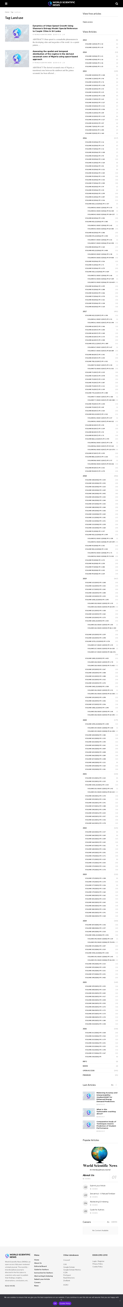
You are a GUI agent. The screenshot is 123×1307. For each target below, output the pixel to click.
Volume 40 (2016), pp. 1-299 (95, 193)
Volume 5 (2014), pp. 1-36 (94, 63)
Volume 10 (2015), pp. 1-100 (95, 75)
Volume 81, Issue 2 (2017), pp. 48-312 (101, 421)
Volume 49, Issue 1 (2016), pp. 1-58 (100, 254)
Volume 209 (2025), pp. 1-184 (95, 1020)
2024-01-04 (57, 62)
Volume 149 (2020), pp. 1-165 (95, 766)
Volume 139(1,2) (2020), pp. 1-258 (97, 724)
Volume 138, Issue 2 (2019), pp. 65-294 (101, 715)
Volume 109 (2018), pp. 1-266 (95, 510)
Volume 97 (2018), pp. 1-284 (95, 567)
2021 (85, 774)
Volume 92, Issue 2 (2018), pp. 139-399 (101, 542)
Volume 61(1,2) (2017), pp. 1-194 (96, 315)
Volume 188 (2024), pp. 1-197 (95, 928)
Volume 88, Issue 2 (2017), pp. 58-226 (101, 464)
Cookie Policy (97, 1267)
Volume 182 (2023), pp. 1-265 (95, 902)
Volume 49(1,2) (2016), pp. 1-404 (96, 250)
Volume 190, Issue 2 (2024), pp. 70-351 (101, 942)
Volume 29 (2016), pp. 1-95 (94, 156)
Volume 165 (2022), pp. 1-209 (95, 839)
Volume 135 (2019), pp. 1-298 (95, 697)
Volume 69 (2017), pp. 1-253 (95, 358)
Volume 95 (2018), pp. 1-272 (95, 560)
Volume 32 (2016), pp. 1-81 (94, 166)
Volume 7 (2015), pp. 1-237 (94, 126)
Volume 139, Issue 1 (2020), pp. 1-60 (100, 728)
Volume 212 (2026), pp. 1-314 (95, 1036)
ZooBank (66, 1280)
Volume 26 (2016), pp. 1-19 (94, 145)
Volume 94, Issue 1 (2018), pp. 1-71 (100, 553)
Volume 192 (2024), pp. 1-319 (95, 949)
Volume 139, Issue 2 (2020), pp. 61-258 (101, 731)
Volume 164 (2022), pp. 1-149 (95, 835)
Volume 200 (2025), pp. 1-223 (95, 990)
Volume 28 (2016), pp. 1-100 (95, 152)
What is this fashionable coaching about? (106, 1111)
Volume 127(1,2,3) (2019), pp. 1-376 (97, 641)
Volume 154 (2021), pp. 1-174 (95, 796)
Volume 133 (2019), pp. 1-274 (95, 683)
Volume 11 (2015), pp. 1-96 (94, 78)
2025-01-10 (101, 1104)
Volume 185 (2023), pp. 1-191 (95, 912)
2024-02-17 (101, 1116)
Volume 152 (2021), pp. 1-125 (95, 781)
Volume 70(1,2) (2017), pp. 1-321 (96, 361)
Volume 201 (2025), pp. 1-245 (95, 993)
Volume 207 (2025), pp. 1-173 (95, 1013)
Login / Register (98, 1261)
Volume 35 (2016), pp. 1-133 (95, 176)
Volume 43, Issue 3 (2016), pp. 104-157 (101, 214)
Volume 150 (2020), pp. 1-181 (95, 769)
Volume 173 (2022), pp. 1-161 (95, 866)
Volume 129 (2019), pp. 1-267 (95, 669)
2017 (85, 311)
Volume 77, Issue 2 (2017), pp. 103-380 (101, 400)
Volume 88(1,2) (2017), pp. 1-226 (96, 457)
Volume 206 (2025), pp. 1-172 (95, 1010)
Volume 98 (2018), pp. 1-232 (95, 570)
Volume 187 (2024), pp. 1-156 (95, 925)
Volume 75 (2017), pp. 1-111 (95, 386)
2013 (85, 40)
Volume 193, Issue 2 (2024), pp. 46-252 (101, 960)
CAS (65, 1264)
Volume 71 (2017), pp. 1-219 (95, 372)
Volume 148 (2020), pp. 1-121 (95, 762)
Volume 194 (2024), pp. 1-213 (95, 964)
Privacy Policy (97, 1264)
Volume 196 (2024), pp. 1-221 (95, 970)
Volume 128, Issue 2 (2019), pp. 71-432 (101, 665)
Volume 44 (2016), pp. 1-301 (95, 218)
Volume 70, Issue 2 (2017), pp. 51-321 (101, 368)
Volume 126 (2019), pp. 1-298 (95, 638)
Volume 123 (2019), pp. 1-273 (95, 617)
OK (55, 1303)
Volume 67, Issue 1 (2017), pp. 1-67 (100, 347)
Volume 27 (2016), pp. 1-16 (94, 149)
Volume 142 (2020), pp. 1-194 (95, 742)
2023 (85, 874)
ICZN (65, 1272)
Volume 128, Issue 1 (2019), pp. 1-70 (100, 662)
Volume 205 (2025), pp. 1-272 (95, 1007)
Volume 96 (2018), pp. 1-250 (95, 563)
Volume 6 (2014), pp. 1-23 (94, 66)
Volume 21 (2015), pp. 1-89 (94, 113)
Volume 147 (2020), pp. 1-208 (95, 759)
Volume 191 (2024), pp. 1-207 (95, 946)
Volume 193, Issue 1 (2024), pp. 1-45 (100, 956)
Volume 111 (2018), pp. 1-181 (95, 517)
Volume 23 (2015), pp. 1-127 (95, 120)
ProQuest (67, 1275)
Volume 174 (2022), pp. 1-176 (95, 869)
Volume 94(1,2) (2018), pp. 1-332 (96, 549)
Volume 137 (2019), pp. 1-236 (95, 704)
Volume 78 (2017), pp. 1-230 (95, 404)
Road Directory (69, 1278)
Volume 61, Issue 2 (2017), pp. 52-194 (101, 322)
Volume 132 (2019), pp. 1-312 (95, 679)
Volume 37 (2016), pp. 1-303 (95, 183)
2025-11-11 (57, 34)
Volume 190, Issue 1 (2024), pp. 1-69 (100, 939)
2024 (85, 921)
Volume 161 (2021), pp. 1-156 (95, 820)
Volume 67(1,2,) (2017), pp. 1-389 (96, 343)
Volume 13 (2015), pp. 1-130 (95, 85)
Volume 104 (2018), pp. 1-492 (95, 493)
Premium (87, 1075)
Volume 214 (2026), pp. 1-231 (95, 1043)
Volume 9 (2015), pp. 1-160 (94, 133)
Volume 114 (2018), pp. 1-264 (95, 528)
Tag (12, 12)
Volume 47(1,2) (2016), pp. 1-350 (96, 236)
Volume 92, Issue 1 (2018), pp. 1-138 (100, 538)
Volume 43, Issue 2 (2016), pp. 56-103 (101, 211)
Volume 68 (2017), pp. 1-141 (95, 354)
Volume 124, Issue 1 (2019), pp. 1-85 (100, 625)
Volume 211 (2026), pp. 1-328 (95, 1033)
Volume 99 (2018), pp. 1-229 (95, 574)
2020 (85, 720)
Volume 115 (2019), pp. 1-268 (95, 582)
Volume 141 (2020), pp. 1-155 (95, 738)
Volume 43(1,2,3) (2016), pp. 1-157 (97, 204)
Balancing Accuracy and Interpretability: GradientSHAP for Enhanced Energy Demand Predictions (107, 1097)
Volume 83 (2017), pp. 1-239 (95, 428)
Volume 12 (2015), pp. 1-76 (94, 82)
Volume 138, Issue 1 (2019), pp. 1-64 (100, 711)
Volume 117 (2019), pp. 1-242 (95, 589)
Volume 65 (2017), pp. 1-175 (95, 337)
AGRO (65, 1285)
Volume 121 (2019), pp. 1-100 (95, 610)
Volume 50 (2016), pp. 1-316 (95, 261)
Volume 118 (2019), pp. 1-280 (95, 593)
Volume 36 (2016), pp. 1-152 (95, 180)
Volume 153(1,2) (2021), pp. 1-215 (97, 785)
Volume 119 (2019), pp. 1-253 (95, 596)
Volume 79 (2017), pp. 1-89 (94, 407)
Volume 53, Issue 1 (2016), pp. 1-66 (100, 275)
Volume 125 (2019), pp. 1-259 (95, 634)
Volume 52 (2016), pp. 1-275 (95, 268)
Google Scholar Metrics (72, 1270)
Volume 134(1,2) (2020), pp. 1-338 (97, 686)
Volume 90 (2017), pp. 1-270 (95, 471)
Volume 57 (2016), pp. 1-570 (95, 296)
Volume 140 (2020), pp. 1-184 (95, 735)
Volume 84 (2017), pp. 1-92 (94, 432)
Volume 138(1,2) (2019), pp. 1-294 (97, 708)
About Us (88, 1175)
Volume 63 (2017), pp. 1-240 (95, 330)
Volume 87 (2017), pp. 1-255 (95, 453)
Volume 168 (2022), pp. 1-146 (95, 849)
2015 (85, 71)
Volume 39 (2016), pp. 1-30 (94, 190)
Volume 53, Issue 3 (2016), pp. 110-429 (101, 282)
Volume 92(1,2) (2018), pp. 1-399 (96, 534)
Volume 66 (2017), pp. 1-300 (95, 340)
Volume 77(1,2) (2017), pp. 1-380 (96, 393)
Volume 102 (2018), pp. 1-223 (95, 487)
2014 (85, 52)
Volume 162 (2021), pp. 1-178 (95, 823)
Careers (114, 1222)
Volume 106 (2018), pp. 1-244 (95, 500)
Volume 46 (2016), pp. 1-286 (95, 232)
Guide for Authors (97, 1210)
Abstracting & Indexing (99, 1202)
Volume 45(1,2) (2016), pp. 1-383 (96, 221)
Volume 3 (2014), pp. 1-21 (94, 56)
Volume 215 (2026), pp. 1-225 (95, 1046)
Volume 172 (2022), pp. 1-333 (95, 863)
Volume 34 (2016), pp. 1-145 (95, 173)
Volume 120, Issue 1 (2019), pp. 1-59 (100, 603)
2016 (85, 138)
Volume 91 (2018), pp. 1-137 (95, 531)
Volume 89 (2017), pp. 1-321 (95, 468)
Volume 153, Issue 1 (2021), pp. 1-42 (100, 788)
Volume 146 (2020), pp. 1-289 (95, 755)
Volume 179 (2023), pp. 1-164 (95, 892)
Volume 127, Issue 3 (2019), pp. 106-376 (101, 652)
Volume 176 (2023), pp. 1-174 (95, 882)
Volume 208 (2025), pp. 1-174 (95, 1017)
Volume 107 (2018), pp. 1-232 (95, 504)
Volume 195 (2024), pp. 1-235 (95, 967)
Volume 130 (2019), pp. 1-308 (95, 673)
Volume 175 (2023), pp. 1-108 (95, 878)
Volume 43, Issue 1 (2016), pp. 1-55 (100, 207)
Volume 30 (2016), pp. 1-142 (95, 159)
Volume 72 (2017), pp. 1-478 (95, 376)
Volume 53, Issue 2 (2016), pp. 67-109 (101, 279)
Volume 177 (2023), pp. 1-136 (95, 885)
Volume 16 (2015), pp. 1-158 (95, 96)
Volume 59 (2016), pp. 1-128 (95, 303)
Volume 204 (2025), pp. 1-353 (95, 1003)
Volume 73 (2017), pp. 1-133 (95, 379)
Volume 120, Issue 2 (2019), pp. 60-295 (101, 607)
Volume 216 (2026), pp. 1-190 (95, 1050)
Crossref (66, 1260)
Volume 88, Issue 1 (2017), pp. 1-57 (100, 460)
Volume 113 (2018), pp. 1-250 (95, 524)
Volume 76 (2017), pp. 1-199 (95, 389)
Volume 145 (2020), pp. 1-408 (95, 752)
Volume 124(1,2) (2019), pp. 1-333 (97, 621)
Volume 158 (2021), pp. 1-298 (95, 809)
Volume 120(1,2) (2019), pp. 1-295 (97, 599)
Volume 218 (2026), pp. (93, 1056)
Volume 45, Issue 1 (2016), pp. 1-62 (100, 225)
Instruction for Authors (43, 1273)
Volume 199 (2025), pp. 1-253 (95, 986)
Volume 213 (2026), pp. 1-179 (95, 1039)
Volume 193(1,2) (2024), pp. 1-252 (97, 953)
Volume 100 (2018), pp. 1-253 (95, 480)
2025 (85, 982)
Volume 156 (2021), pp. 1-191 (95, 803)
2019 (85, 578)
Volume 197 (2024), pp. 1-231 (95, 974)
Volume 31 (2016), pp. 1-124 (95, 163)
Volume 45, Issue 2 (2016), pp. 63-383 (101, 229)
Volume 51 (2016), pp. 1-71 (94, 265)
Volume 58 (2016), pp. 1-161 (95, 300)
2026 (85, 1029)
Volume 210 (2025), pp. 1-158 (95, 1024)
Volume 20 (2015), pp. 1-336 (95, 109)
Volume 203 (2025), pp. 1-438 (95, 1000)
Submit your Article (97, 1186)
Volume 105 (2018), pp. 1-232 (95, 497)
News (85, 1066)
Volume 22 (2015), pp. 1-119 (95, 116)
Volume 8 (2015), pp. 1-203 (94, 130)
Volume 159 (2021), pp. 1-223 (95, 813)
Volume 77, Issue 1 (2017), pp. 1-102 (100, 397)
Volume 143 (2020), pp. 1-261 (95, 745)
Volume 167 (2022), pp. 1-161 (95, 845)
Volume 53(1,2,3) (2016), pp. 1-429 (97, 272)
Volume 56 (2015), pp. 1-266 (95, 293)
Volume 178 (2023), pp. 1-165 (95, 888)
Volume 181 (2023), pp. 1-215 (95, 899)
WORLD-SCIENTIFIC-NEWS (43, 34)
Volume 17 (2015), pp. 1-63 (94, 99)
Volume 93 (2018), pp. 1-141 (95, 545)
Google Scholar (69, 1267)
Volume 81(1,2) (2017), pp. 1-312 (96, 414)
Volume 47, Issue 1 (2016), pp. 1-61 (100, 240)
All (112, 1085)
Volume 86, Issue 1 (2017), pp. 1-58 (100, 442)
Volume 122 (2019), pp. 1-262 (95, 614)
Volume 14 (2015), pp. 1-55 (94, 89)
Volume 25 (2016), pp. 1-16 (94, 142)
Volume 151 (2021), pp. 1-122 (95, 778)
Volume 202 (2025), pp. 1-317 (95, 996)
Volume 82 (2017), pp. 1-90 (94, 425)
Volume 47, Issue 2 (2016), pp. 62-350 (101, 243)
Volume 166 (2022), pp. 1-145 (95, 842)
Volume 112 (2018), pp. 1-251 (95, 521)
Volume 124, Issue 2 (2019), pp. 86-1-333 (102, 628)
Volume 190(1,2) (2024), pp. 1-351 (97, 935)
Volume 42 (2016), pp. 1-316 (95, 200)
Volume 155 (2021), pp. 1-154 (95, 799)
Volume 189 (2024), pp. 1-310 (95, 931)
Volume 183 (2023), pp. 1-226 (95, 906)
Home (7, 12)
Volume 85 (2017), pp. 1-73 (94, 435)
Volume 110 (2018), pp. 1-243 (95, 514)
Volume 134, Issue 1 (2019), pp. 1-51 (100, 690)
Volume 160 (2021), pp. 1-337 (95, 816)
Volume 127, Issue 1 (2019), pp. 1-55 (100, 645)
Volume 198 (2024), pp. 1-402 (95, 977)
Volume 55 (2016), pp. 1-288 (95, 289)
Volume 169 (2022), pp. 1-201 (95, 852)
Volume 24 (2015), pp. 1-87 (94, 123)
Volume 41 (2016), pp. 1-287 (95, 197)
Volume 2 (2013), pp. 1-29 (94, 47)
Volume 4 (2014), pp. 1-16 (94, 59)
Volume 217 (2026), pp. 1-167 (95, 1053)
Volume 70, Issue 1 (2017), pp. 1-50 (100, 365)
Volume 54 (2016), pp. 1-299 (95, 286)
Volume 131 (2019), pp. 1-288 (95, 676)
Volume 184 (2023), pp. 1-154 (95, 909)
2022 (85, 828)
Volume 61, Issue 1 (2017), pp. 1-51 (100, 319)
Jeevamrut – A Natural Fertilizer (102, 1194)
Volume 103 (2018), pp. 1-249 (95, 490)
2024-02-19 (101, 1131)
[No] (120, 1300)
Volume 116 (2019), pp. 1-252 (95, 586)
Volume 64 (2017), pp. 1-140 (95, 333)
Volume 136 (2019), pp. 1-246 (95, 701)
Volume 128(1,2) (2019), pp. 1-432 (97, 658)
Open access (88, 22)
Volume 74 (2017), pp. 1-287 (95, 382)
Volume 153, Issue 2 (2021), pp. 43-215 (101, 792)
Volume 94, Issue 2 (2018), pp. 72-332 (101, 556)
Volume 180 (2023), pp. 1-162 (95, 895)
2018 (85, 476)
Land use (17, 12)
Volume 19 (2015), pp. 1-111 (95, 106)
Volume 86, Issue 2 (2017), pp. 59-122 (101, 446)
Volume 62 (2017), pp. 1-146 (95, 326)
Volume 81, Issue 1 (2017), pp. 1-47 (100, 418)
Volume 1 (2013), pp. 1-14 (94, 44)
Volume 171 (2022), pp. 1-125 (95, 859)
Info (85, 1061)
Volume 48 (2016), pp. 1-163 (95, 247)
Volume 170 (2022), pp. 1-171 (95, 856)
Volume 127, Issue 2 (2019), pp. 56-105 (101, 648)
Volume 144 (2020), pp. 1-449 (95, 749)
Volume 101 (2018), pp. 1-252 (95, 483)
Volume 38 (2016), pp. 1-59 (94, 186)
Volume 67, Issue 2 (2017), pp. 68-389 (101, 351)
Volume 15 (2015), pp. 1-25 (94, 92)
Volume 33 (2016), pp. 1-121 (95, 169)
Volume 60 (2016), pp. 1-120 (95, 306)
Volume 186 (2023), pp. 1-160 (95, 916)
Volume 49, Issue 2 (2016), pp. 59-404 (101, 258)
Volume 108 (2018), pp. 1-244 (95, 507)
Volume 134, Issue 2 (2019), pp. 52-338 (101, 694)
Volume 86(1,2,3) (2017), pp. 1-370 (97, 439)
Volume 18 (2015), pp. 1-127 (95, 102)
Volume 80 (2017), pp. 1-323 (95, 411)
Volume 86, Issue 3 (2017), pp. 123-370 (101, 449)
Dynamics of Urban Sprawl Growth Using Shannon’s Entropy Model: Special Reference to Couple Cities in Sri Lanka (55, 28)
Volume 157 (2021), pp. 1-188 (95, 806)
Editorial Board (40, 1266)
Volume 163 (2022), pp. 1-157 (95, 832)
